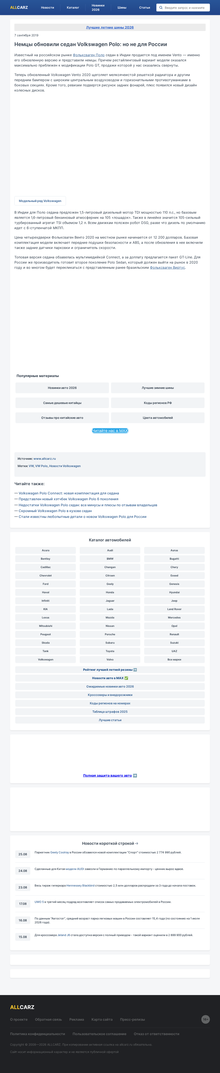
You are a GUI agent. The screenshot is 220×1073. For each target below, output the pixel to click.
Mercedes (174, 617)
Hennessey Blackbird (80, 885)
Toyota (110, 651)
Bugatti (174, 558)
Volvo (110, 659)
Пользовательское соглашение (99, 1034)
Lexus (45, 617)
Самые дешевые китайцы (62, 403)
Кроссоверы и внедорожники (110, 695)
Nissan (110, 625)
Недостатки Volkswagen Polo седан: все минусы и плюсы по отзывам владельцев (88, 505)
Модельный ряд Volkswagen (40, 201)
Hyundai (174, 592)
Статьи (144, 7)
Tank (46, 651)
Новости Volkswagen (65, 466)
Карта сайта (102, 1019)
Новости (47, 7)
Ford (46, 583)
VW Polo (41, 466)
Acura (45, 550)
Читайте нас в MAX (110, 430)
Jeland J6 (63, 935)
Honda (110, 592)
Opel (174, 625)
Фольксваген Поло (89, 55)
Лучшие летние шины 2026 (110, 27)
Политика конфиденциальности (37, 1034)
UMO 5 (39, 902)
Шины (122, 7)
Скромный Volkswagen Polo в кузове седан (55, 511)
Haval (45, 592)
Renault (174, 634)
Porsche (110, 634)
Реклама (76, 1019)
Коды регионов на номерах (110, 703)
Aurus (174, 550)
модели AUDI (75, 869)
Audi (110, 550)
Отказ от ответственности (156, 1034)
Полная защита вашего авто (107, 775)
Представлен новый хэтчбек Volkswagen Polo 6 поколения (68, 499)
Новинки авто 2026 (62, 388)
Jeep (174, 600)
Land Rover (174, 609)
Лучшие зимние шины (158, 388)
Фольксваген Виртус (167, 267)
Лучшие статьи (110, 720)
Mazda (110, 617)
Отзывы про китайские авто (62, 417)
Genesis (174, 583)
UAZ (174, 651)
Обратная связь (48, 1019)
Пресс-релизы (132, 1019)
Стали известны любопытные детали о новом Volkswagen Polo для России (83, 516)
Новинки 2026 (98, 7)
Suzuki (174, 642)
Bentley (45, 558)
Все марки (174, 659)
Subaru (110, 642)
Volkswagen (45, 659)
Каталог (73, 7)
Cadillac (46, 567)
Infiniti (45, 600)
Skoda (46, 642)
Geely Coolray (59, 852)
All (19, 7)
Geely (110, 583)
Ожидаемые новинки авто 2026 (110, 686)
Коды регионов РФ (158, 403)
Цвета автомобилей (158, 417)
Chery (174, 567)
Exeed (174, 575)
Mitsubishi (45, 625)
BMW (110, 558)
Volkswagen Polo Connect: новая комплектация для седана (69, 493)
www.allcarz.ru (45, 458)
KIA (45, 609)
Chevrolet (46, 575)
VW (31, 466)
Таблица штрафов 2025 (110, 711)
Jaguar (110, 600)
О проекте (19, 1019)
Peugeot (45, 634)
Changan (110, 567)
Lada (110, 609)
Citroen (110, 575)
